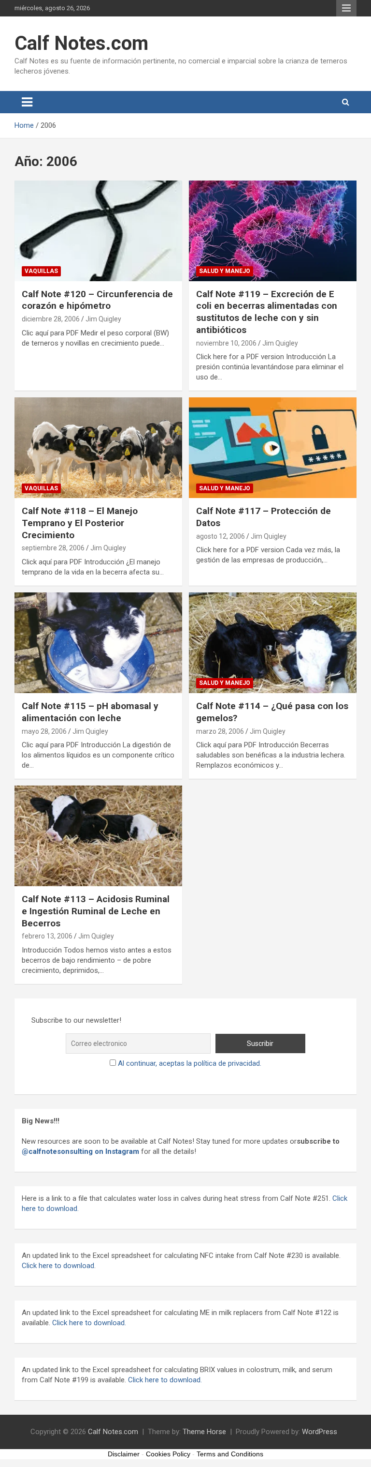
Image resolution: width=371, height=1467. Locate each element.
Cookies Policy (168, 1454)
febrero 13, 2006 (47, 936)
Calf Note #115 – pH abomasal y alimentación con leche (90, 712)
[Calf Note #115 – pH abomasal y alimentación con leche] (98, 642)
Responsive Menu (346, 8)
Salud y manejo (224, 271)
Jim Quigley (103, 319)
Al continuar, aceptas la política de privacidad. (189, 1063)
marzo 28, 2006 (220, 731)
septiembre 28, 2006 (53, 548)
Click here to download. (88, 1322)
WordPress (319, 1431)
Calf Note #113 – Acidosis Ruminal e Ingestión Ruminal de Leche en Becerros (96, 910)
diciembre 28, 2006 (51, 319)
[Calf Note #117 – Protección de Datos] (272, 447)
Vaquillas (41, 271)
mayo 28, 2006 (44, 731)
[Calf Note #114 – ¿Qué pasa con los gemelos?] (272, 642)
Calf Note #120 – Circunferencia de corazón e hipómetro (97, 300)
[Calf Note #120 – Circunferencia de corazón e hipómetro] (98, 230)
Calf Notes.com (81, 43)
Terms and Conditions (230, 1454)
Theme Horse (204, 1431)
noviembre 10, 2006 (226, 343)
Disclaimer (124, 1454)
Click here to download (58, 1265)
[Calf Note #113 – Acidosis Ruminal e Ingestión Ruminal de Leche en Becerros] (98, 835)
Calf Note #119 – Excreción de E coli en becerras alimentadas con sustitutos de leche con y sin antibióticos (266, 311)
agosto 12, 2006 (220, 536)
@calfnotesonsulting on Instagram (80, 1151)
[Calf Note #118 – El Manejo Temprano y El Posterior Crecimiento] (98, 447)
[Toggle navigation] (27, 102)
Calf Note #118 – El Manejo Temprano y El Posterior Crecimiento (80, 522)
